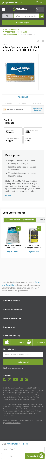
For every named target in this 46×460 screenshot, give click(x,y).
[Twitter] (10, 380)
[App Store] (12, 340)
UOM (5, 449)
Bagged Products (28, 34)
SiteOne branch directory (13, 368)
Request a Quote (34, 456)
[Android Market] (34, 340)
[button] (12, 3)
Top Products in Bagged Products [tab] (19, 220)
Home (5, 30)
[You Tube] (16, 380)
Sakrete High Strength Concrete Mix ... (33, 246)
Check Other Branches (37, 109)
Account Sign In (23, 22)
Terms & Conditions (10, 420)
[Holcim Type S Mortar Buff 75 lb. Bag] (13, 235)
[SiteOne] (20, 11)
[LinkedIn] (22, 380)
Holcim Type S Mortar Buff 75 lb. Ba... (13, 246)
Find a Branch (9, 349)
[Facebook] (5, 380)
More (8, 196)
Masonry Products (11, 34)
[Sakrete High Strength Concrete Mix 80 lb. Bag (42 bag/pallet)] (33, 235)
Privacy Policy (25, 420)
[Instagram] (27, 380)
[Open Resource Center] (41, 455)
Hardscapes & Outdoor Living (15, 32)
